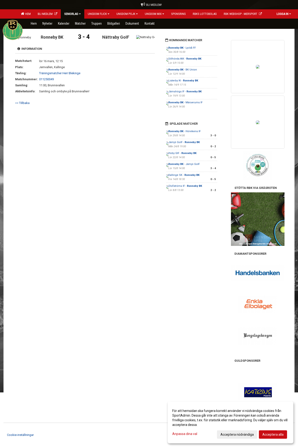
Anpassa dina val (184, 434)
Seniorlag (71, 14)
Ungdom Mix (153, 14)
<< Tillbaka (22, 103)
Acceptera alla (273, 434)
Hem (27, 14)
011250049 (46, 79)
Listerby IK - (183, 80)
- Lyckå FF (182, 47)
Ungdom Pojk (125, 14)
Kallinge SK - (184, 175)
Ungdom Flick (97, 14)
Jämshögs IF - (185, 91)
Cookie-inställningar (20, 435)
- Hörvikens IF (184, 131)
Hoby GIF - (182, 153)
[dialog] (230, 422)
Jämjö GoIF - (184, 142)
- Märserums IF (185, 102)
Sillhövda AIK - (184, 58)
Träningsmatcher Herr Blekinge (59, 73)
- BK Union (182, 69)
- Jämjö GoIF (184, 164)
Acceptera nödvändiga (237, 434)
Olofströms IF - (185, 185)
